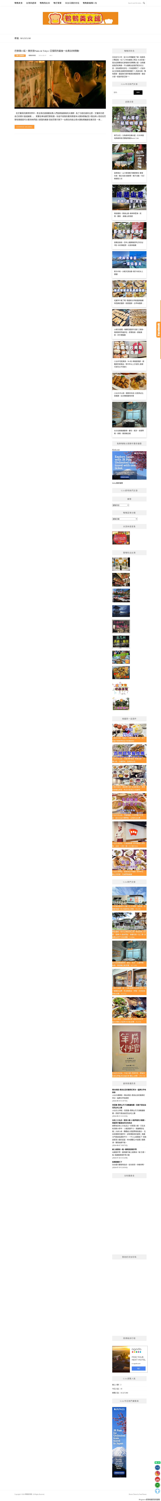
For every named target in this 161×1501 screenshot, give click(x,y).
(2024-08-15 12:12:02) (129, 1110)
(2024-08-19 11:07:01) (129, 1095)
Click (158, 330)
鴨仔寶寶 (58, 3)
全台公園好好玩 (72, 3)
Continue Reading (24, 127)
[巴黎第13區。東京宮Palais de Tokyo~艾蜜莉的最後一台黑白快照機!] (60, 84)
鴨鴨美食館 (32, 55)
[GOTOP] (157, 1491)
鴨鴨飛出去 (45, 3)
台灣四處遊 (31, 3)
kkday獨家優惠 (117, 483)
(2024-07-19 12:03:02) (128, 1164)
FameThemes (143, 1494)
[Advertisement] (129, 1215)
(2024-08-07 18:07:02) (129, 1132)
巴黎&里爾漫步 (20, 55)
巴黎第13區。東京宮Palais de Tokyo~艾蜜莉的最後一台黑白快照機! (46, 51)
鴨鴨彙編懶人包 (90, 3)
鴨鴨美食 (18, 3)
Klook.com (116, 450)
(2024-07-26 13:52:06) (129, 1154)
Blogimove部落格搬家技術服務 (149, 1499)
